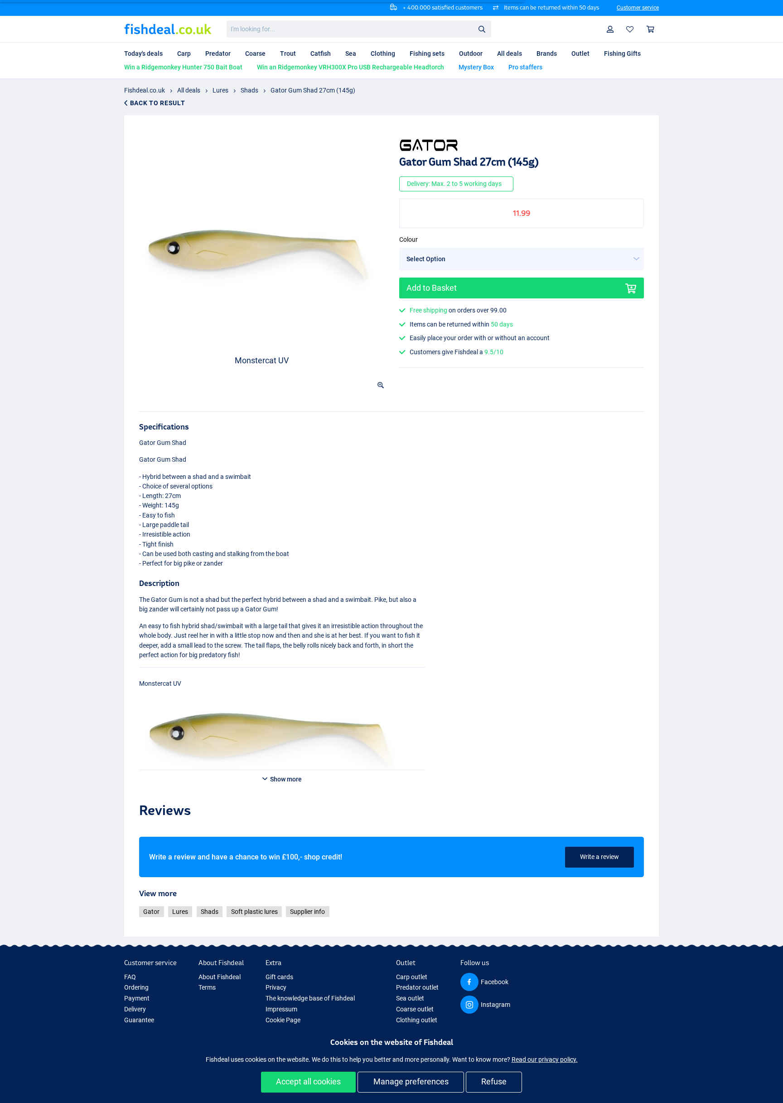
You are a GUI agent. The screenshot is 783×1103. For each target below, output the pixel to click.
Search (481, 28)
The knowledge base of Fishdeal (310, 998)
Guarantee (139, 1020)
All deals (188, 90)
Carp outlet (411, 977)
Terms (207, 987)
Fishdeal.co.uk (144, 90)
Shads (249, 90)
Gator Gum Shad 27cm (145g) (313, 90)
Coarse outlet (415, 1009)
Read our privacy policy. (545, 1059)
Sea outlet (410, 998)
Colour (408, 239)
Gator (151, 911)
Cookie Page (283, 1020)
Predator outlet (417, 987)
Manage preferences (411, 1081)
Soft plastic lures (254, 911)
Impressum (281, 1009)
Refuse (494, 1081)
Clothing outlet (416, 1020)
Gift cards (279, 977)
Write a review (599, 856)
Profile (610, 29)
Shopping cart (651, 29)
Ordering (136, 987)
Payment (137, 998)
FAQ (130, 977)
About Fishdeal (219, 977)
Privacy (276, 987)
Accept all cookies (308, 1081)
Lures (220, 90)
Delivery (135, 1009)
